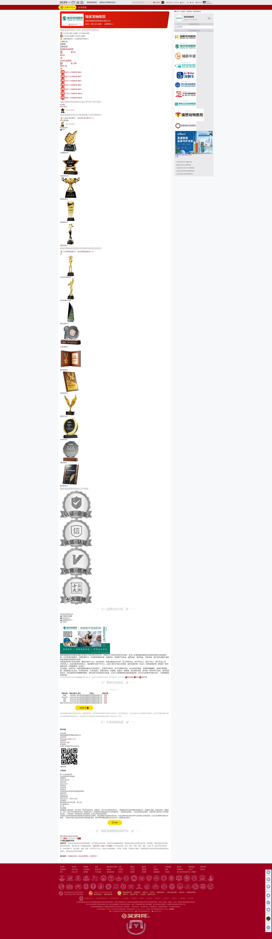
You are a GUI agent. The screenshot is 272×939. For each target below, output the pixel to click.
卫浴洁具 (75, 869)
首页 (177, 11)
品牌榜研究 (137, 892)
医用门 (120, 872)
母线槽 (85, 867)
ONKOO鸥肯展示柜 (101, 898)
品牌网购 (182, 898)
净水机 (167, 872)
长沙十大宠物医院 (73, 81)
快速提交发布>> (73, 856)
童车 (61, 872)
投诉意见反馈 (97, 894)
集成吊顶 (98, 869)
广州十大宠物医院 (73, 93)
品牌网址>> (109, 24)
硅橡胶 (144, 872)
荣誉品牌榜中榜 (127, 892)
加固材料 (63, 869)
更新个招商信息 (183, 165)
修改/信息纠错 (108, 894)
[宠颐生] (185, 75)
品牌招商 (134, 898)
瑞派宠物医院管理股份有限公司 (97, 21)
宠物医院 (189, 11)
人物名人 (174, 898)
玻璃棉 (193, 872)
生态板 (120, 869)
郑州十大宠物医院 (73, 72)
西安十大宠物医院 (73, 98)
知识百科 (149, 898)
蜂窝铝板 (192, 867)
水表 (119, 867)
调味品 (132, 867)
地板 (96, 867)
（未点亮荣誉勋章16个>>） (85, 251)
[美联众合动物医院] (185, 103)
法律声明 (125, 894)
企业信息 (82, 7)
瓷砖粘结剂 (110, 872)
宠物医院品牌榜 (66, 49)
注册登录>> (94, 856)
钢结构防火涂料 (112, 867)
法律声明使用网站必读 (143, 911)
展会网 (142, 898)
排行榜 (152, 892)
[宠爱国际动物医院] (185, 126)
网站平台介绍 (151, 894)
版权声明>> (97, 846)
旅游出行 (157, 898)
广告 (176, 157)
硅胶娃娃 (180, 869)
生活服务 (182, 11)
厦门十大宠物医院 (73, 76)
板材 (166, 869)
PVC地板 (98, 872)
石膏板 (156, 869)
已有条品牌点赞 (185, 171)
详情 (105, 695)
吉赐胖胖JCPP (88, 898)
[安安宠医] (185, 65)
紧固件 (144, 867)
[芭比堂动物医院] (185, 84)
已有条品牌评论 (184, 174)
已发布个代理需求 (185, 168)
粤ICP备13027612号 (128, 911)
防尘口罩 (75, 872)
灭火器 (132, 869)
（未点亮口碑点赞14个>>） (85, 118)
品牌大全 (145, 892)
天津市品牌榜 (66, 61)
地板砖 (109, 869)
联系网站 (172, 909)
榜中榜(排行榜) (114, 898)
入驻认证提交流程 (172, 892)
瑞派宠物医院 (197, 11)
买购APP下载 (134, 894)
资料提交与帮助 (191, 892)
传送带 (74, 867)
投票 (65, 58)
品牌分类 (170, 2)
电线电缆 (156, 872)
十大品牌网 (125, 898)
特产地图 (190, 898)
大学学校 (165, 898)
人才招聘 (142, 894)
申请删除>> (110, 846)
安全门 (191, 869)
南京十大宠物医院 (73, 89)
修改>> (103, 846)
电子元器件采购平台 (183, 872)
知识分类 (176, 2)
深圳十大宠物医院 (73, 85)
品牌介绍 (68, 7)
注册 (187, 2)
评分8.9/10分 (73, 836)
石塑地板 (168, 867)
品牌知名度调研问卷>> (107, 2)
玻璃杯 (132, 872)
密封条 (179, 867)
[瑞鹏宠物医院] (185, 36)
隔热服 (144, 869)
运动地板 (86, 869)
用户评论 (64, 836)
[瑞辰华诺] (185, 56)
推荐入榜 (181, 892)
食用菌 (85, 872)
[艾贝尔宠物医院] (185, 94)
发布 (193, 2)
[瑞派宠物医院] (185, 46)
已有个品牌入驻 (184, 162)
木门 (155, 867)
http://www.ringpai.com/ (68, 739)
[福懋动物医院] (189, 115)
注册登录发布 (160, 892)
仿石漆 (62, 867)
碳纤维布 (203, 867)
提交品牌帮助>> (84, 856)
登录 (183, 2)
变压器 (202, 869)
